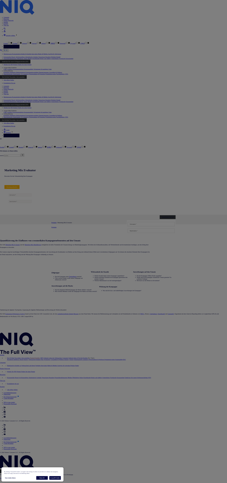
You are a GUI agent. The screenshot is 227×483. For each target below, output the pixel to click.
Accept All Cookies (55, 478)
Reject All (42, 478)
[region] (32, 474)
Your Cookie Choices (10, 477)
